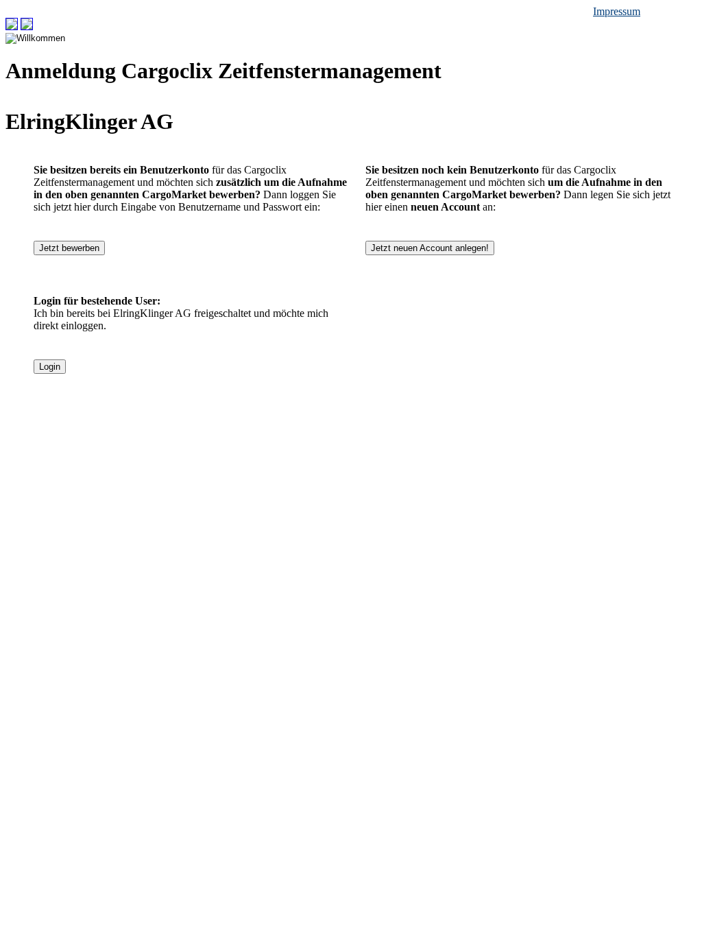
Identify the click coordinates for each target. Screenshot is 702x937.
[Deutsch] (11, 26)
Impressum (616, 11)
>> (42, 26)
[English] (27, 26)
